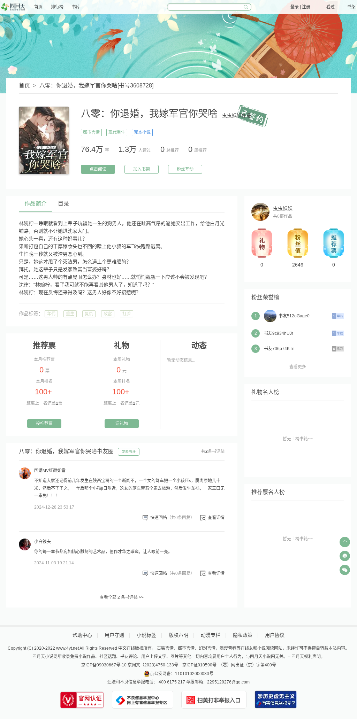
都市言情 (91, 132)
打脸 (126, 313)
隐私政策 (242, 635)
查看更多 (297, 366)
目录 (63, 204)
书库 (76, 7)
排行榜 (57, 7)
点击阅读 (98, 169)
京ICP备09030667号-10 (104, 665)
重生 (70, 313)
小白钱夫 (42, 541)
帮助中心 (82, 635)
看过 (330, 7)
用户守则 (114, 635)
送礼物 (121, 423)
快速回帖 (172, 517)
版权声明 (178, 635)
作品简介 (35, 204)
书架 (351, 7)
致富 (108, 313)
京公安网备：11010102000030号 (181, 673)
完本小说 (142, 132)
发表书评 (129, 452)
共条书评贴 (213, 451)
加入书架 (141, 169)
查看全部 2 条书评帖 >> (122, 597)
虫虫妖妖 (283, 208)
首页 (38, 7)
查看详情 (216, 517)
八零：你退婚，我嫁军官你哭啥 (78, 85)
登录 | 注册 (300, 7)
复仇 (89, 313)
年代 (51, 313)
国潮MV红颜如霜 (50, 470)
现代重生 (116, 132)
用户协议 (274, 635)
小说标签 (146, 635)
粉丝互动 (185, 169)
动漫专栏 (210, 635)
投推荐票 (44, 423)
